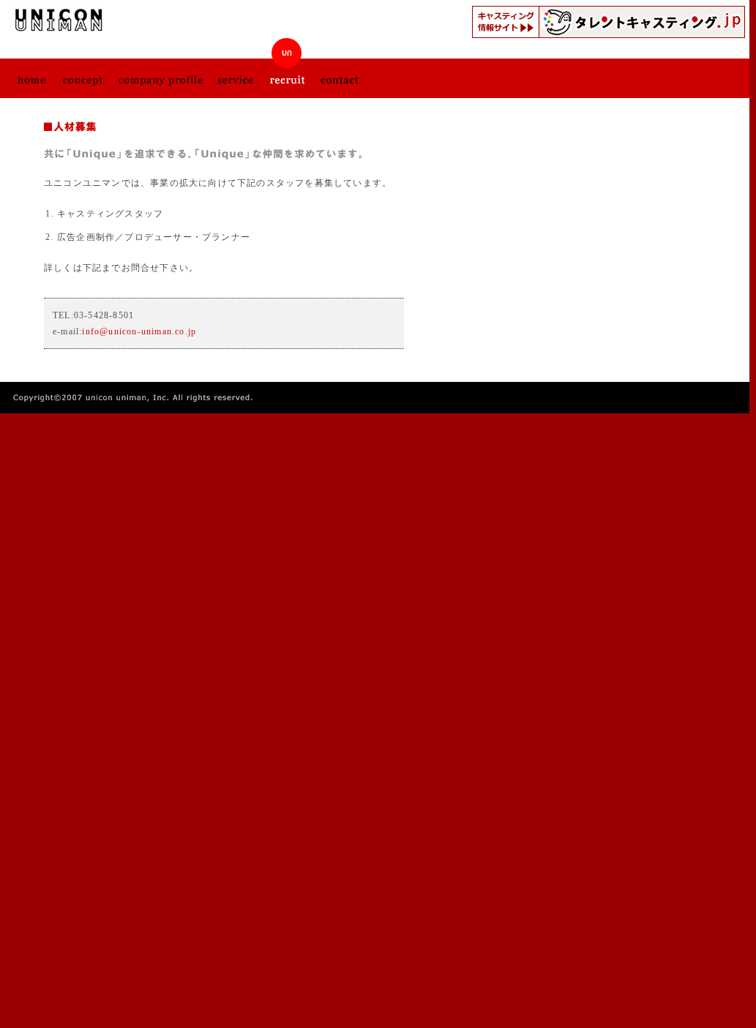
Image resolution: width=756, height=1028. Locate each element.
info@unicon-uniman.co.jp (139, 331)
